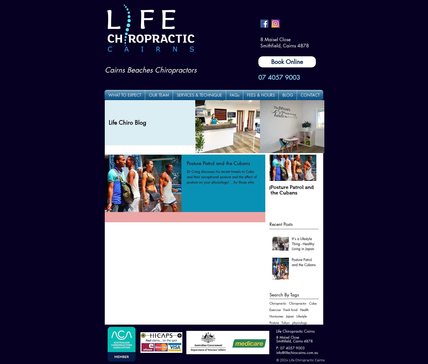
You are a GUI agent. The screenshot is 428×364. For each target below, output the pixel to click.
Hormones (276, 316)
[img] (227, 126)
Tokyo (286, 323)
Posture (274, 323)
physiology (299, 323)
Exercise (275, 310)
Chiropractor (298, 303)
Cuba (313, 303)
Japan (290, 316)
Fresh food (290, 310)
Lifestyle (301, 316)
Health (304, 310)
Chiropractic (278, 303)
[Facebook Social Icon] (264, 24)
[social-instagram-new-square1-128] (276, 24)
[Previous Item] (277, 167)
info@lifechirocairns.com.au (297, 352)
